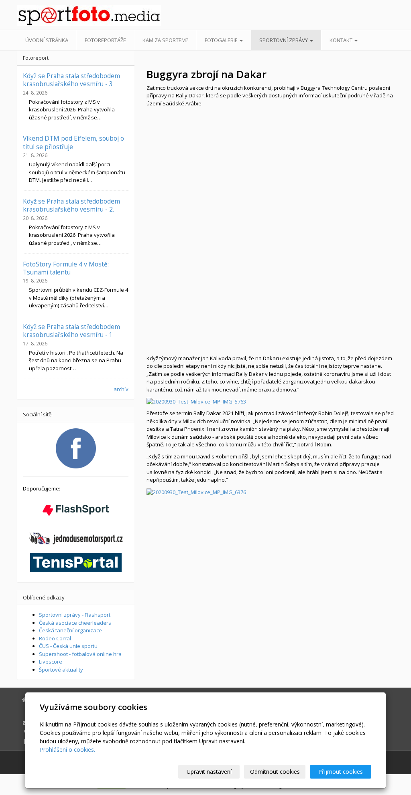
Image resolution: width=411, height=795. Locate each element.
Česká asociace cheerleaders (75, 622)
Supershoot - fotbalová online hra (80, 654)
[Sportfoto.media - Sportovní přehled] (75, 15)
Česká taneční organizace (70, 630)
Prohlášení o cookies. (67, 749)
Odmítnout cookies (275, 771)
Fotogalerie (222, 40)
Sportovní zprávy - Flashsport (74, 614)
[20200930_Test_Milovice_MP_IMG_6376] (196, 491)
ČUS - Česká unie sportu (68, 646)
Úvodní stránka (46, 40)
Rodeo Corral (55, 638)
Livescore (50, 661)
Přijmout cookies (340, 771)
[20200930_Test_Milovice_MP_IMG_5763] (196, 401)
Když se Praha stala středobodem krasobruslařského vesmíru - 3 (71, 79)
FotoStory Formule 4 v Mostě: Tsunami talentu (66, 268)
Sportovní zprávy (284, 40)
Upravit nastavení (209, 771)
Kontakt (342, 40)
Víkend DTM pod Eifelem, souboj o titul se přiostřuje (73, 142)
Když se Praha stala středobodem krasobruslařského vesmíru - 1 (71, 330)
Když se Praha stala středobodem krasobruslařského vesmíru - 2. (71, 205)
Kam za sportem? (165, 40)
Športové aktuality (61, 669)
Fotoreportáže (105, 40)
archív (121, 389)
